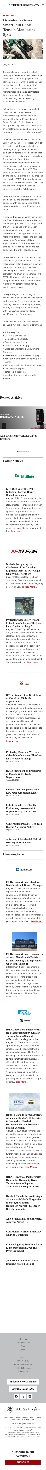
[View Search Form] (4, 5)
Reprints (23, 1357)
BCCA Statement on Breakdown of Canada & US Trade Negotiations (23, 698)
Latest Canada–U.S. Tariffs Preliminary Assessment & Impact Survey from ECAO (21, 808)
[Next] (42, 426)
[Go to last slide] (4, 426)
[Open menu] (43, 5)
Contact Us (23, 1371)
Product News (9, 15)
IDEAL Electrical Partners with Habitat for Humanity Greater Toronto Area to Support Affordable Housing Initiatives (23, 1034)
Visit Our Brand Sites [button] (23, 1389)
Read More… (17, 531)
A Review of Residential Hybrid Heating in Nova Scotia (23, 841)
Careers (23, 1350)
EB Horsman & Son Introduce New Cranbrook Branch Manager (24, 883)
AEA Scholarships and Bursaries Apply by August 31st (24, 1220)
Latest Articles (13, 460)
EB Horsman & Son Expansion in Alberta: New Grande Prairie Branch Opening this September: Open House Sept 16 (24, 958)
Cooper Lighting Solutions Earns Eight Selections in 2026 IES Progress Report (24, 1247)
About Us (23, 1339)
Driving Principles (23, 1342)
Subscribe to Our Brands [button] (23, 1381)
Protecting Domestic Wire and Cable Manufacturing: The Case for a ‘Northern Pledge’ (24, 623)
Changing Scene (14, 854)
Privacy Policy (23, 1361)
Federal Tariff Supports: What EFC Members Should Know (23, 791)
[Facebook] (16, 1396)
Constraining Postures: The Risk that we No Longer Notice (24, 825)
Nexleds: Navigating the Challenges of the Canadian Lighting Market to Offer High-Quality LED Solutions (23, 568)
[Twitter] (23, 1396)
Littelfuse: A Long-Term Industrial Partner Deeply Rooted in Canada (20, 492)
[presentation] (23, 417)
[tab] (18, 451)
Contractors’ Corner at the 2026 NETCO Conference (24, 1233)
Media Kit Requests (23, 1368)
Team (23, 1346)
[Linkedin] (29, 1396)
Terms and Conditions (23, 1364)
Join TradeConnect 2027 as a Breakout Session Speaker (22, 1262)
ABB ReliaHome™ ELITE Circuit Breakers (19, 437)
